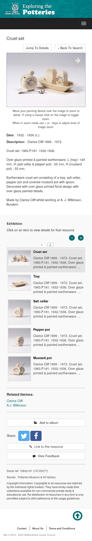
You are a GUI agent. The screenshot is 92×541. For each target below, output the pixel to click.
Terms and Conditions (62, 528)
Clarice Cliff (15, 400)
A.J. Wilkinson (16, 405)
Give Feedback (48, 456)
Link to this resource (48, 446)
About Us (37, 528)
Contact (22, 528)
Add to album (49, 422)
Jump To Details (37, 48)
